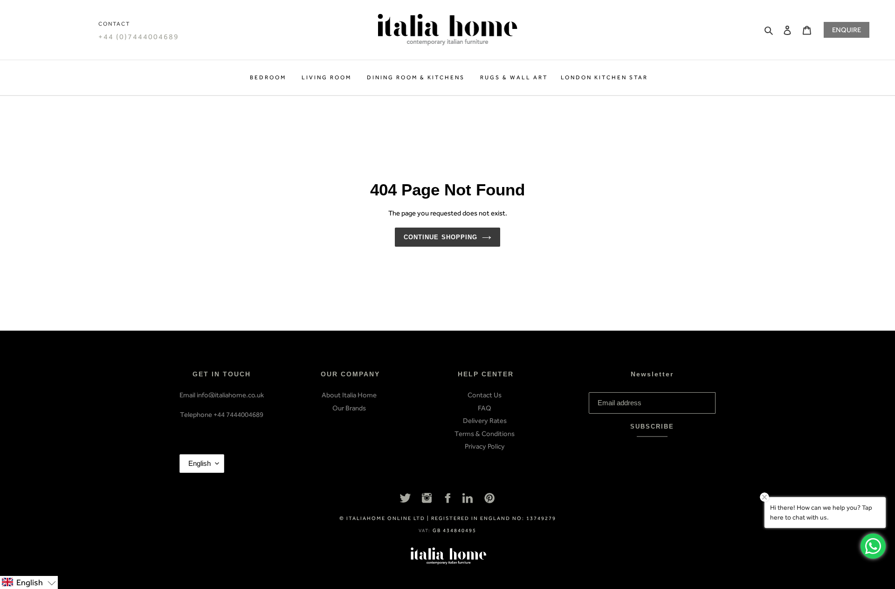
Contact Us (485, 395)
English (199, 463)
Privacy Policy (485, 446)
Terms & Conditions (484, 434)
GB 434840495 (454, 530)
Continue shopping (440, 237)
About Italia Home (349, 395)
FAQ (484, 408)
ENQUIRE (846, 30)
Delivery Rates (485, 420)
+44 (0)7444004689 (138, 36)
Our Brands (349, 408)
